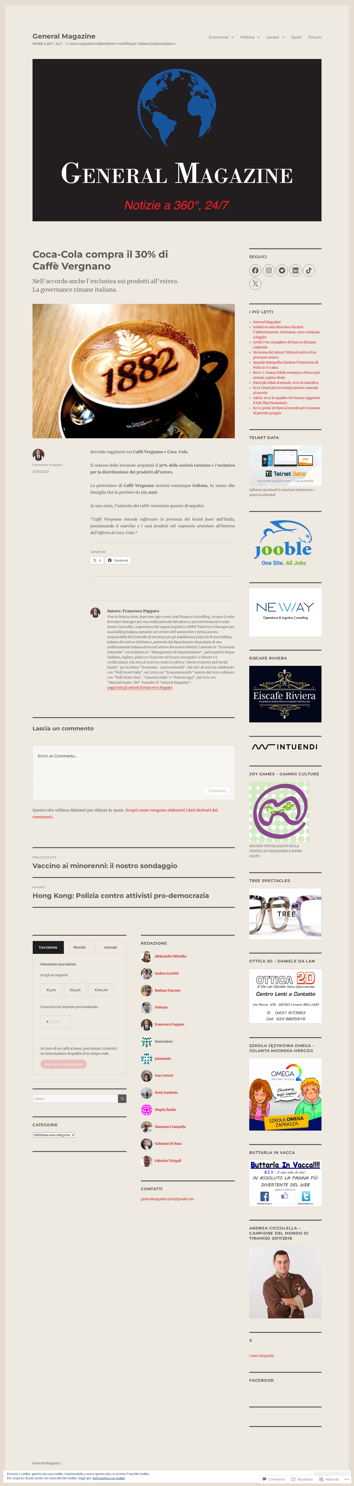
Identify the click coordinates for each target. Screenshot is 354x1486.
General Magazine (64, 36)
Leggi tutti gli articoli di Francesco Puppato (139, 688)
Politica (247, 37)
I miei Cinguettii (261, 1356)
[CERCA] (122, 1098)
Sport (296, 37)
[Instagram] (269, 270)
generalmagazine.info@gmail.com (167, 1199)
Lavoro (272, 37)
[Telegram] (282, 270)
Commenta (217, 791)
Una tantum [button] (48, 947)
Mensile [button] (79, 947)
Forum (314, 37)
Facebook (261, 1380)
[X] (255, 284)
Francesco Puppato (48, 465)
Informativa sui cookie (108, 1478)
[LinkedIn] (295, 270)
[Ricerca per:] (75, 1099)
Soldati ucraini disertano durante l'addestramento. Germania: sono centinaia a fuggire (286, 332)
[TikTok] (309, 270)
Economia (218, 37)
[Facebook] (255, 270)
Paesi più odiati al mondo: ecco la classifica (285, 383)
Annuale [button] (110, 947)
